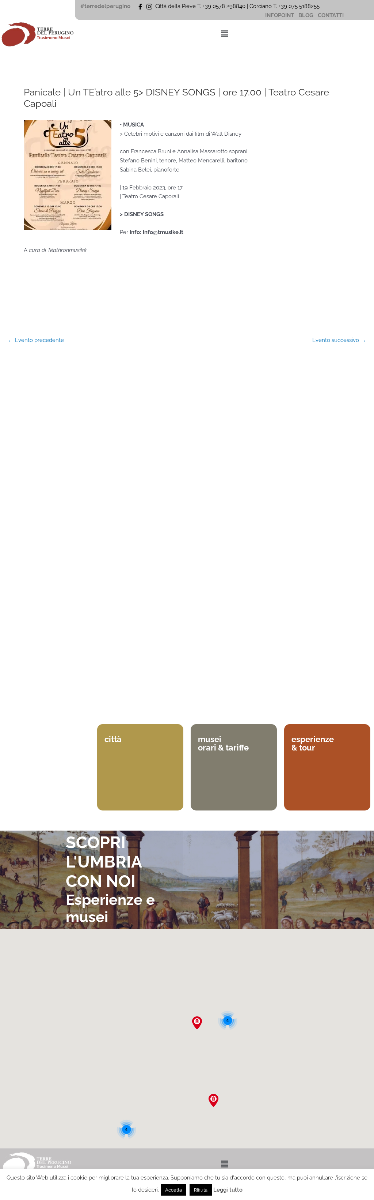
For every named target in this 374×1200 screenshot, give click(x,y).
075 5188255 (306, 6)
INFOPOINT (279, 15)
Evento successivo (339, 340)
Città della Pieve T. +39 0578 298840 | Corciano (214, 6)
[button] (224, 34)
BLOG (305, 15)
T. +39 (281, 6)
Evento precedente (36, 340)
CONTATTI (331, 15)
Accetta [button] (173, 1190)
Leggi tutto (228, 1189)
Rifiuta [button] (200, 1190)
